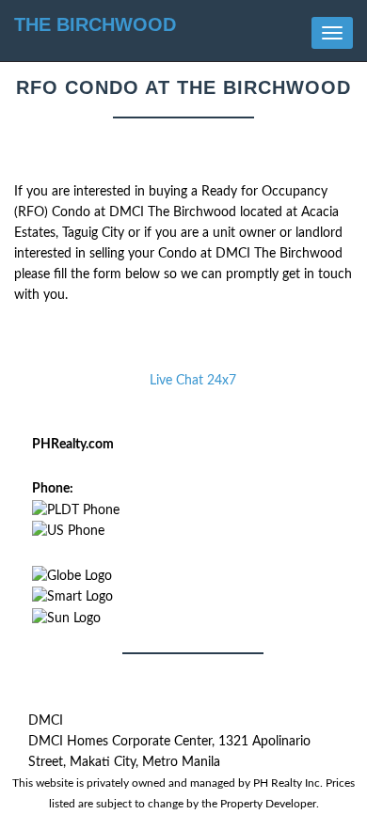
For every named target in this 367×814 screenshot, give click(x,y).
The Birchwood (95, 24)
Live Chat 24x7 (193, 380)
